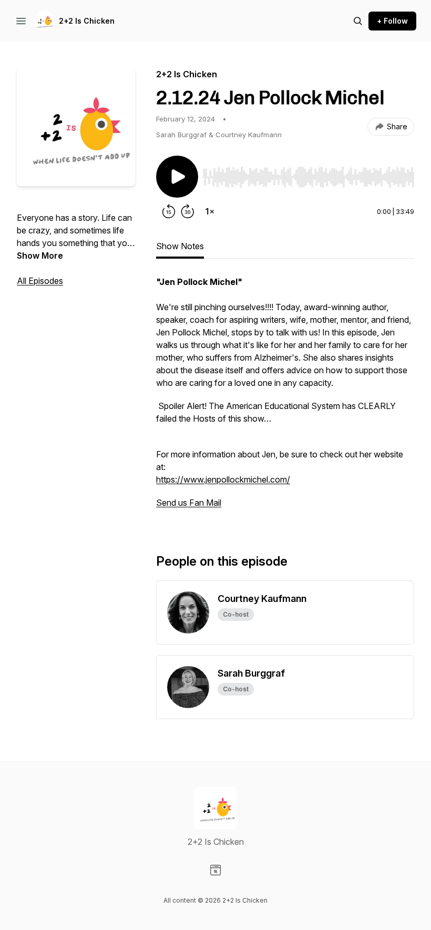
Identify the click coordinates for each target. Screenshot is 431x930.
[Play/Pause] (177, 177)
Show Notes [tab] (180, 246)
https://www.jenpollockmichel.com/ (223, 479)
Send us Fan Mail (188, 502)
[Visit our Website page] (215, 870)
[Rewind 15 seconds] (168, 211)
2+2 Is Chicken (87, 20)
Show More (40, 255)
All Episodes (40, 280)
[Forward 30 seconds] (187, 211)
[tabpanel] (285, 397)
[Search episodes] (358, 21)
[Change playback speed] (209, 211)
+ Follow (392, 20)
